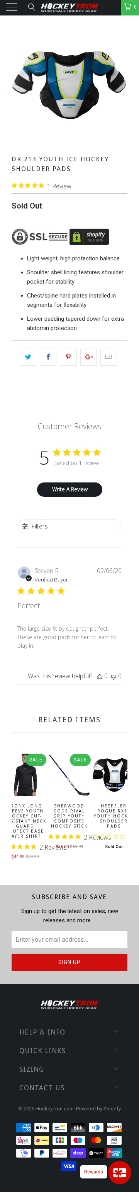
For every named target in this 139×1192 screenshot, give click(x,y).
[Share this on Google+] (88, 357)
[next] (120, 808)
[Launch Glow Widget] (119, 1172)
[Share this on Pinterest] (68, 357)
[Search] (31, 7)
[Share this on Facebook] (48, 357)
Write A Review (70, 489)
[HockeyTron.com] (69, 7)
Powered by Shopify (98, 1109)
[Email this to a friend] (108, 357)
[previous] (19, 808)
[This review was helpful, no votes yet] (99, 676)
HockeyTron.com (55, 1109)
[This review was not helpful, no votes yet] (113, 676)
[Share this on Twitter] (28, 357)
